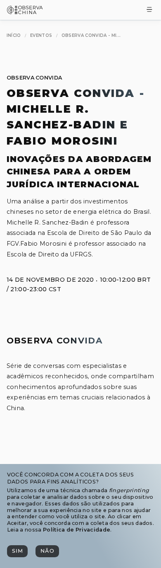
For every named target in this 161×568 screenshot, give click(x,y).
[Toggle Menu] (149, 10)
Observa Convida (34, 78)
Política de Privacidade (76, 530)
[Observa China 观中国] (25, 12)
